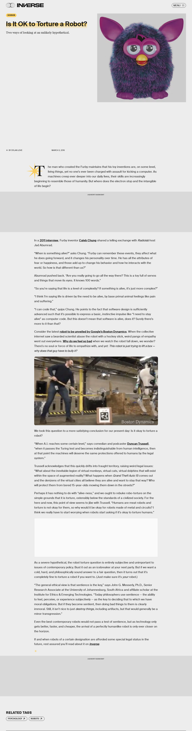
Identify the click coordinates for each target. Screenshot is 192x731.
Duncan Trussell (137, 444)
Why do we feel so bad (77, 341)
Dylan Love (16, 150)
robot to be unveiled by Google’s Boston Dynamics (93, 332)
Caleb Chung (87, 240)
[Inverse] (30, 5)
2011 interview (49, 240)
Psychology (15, 718)
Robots (35, 718)
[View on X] (96, 537)
